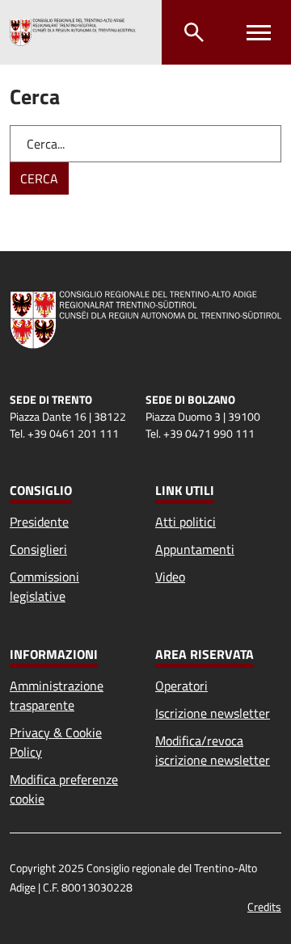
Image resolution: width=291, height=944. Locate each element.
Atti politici (185, 521)
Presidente (39, 521)
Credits (264, 906)
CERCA (39, 178)
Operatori (181, 685)
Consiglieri (38, 549)
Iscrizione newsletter (212, 713)
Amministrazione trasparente (56, 695)
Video (170, 576)
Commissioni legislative (44, 586)
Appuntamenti (194, 549)
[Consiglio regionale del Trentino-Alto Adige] (73, 32)
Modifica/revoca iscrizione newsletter (212, 750)
